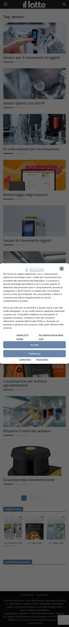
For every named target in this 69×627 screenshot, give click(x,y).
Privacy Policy (42, 359)
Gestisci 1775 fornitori (22, 337)
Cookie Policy (25, 359)
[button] (61, 268)
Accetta (34, 344)
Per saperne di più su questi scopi (51, 337)
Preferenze (34, 353)
